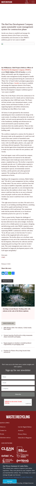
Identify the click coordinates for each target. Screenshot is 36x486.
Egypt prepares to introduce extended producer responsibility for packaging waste (17, 343)
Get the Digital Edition (24, 427)
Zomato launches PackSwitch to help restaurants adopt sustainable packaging (18, 336)
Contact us (3, 430)
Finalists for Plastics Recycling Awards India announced (17, 351)
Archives (20, 430)
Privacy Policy (22, 434)
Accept (9, 481)
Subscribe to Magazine (25, 438)
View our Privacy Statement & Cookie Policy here (18, 477)
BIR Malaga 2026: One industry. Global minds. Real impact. (18, 328)
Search (26, 3)
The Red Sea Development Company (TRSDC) (16, 70)
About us (2, 427)
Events (2, 434)
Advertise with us (5, 437)
